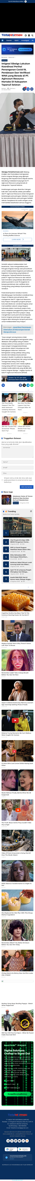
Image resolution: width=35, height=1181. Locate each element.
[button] (25, 35)
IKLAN (23, 1136)
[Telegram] (28, 385)
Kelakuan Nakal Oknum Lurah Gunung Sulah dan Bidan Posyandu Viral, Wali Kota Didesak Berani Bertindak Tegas (21, 563)
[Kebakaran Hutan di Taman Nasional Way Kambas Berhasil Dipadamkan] (6, 500)
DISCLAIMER (7, 1134)
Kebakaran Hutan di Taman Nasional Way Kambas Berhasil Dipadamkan (23, 498)
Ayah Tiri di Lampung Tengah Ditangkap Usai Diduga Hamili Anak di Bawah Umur (20, 571)
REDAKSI (7, 1132)
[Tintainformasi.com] (12, 35)
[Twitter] (24, 385)
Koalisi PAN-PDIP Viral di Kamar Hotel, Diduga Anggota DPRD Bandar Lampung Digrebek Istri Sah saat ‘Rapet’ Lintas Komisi (21, 578)
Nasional (4, 60)
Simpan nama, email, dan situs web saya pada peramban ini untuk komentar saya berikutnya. (18, 480)
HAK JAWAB (16, 1134)
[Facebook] (20, 385)
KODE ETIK (14, 1132)
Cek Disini (12, 1158)
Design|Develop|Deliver (17, 1094)
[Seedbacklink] (27, 1141)
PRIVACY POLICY (26, 1134)
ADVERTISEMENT (15, 1136)
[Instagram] (16, 1142)
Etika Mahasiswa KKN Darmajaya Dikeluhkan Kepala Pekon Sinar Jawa (19, 556)
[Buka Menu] (29, 35)
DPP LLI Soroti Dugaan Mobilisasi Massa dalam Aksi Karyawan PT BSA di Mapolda (20, 548)
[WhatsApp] (31, 385)
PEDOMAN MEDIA (24, 1132)
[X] (12, 1142)
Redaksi (4, 88)
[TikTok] (23, 1142)
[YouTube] (19, 1142)
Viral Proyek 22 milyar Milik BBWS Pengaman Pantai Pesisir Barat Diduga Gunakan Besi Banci (21, 541)
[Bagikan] (31, 89)
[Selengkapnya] (31, 511)
